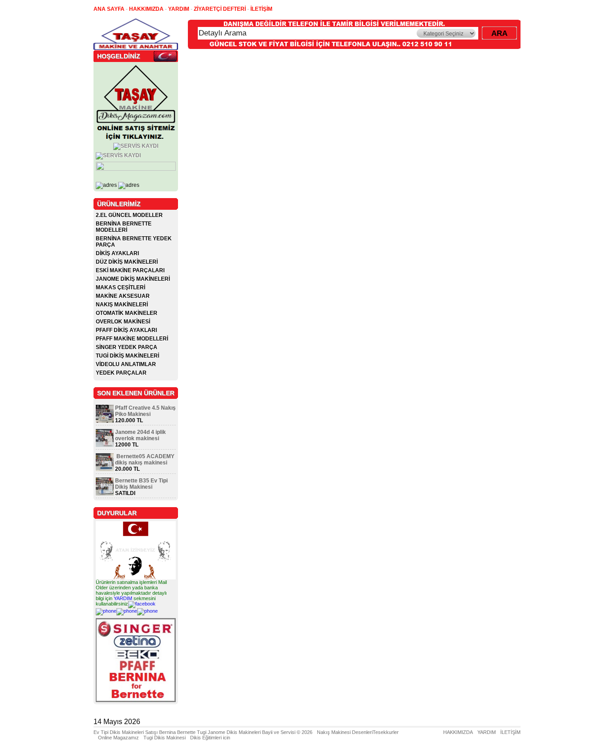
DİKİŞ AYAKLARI (117, 253)
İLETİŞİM (510, 732)
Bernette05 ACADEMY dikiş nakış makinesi (144, 459)
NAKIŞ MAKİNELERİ (122, 304)
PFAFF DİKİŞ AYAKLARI (126, 330)
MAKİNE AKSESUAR (123, 296)
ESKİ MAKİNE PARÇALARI (130, 270)
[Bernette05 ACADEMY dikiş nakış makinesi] (105, 469)
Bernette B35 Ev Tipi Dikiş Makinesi (141, 483)
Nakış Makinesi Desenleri (345, 732)
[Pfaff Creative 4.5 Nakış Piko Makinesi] (105, 421)
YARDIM (123, 598)
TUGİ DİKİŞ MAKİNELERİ (127, 356)
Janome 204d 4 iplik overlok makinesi (140, 435)
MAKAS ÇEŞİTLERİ (120, 287)
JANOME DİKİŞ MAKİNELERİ (133, 279)
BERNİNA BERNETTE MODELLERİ (123, 227)
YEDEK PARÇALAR (121, 373)
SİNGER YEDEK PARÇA (126, 347)
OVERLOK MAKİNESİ (123, 321)
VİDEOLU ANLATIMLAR (126, 364)
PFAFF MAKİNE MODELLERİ (132, 339)
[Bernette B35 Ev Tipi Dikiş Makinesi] (105, 494)
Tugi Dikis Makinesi (164, 737)
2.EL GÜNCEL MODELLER (129, 215)
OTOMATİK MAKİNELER (126, 313)
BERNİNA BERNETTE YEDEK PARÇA (134, 241)
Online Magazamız (118, 737)
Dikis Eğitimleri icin (210, 737)
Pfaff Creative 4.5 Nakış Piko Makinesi (145, 411)
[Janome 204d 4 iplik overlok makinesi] (105, 445)
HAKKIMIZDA (458, 732)
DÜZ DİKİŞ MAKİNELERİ (127, 262)
